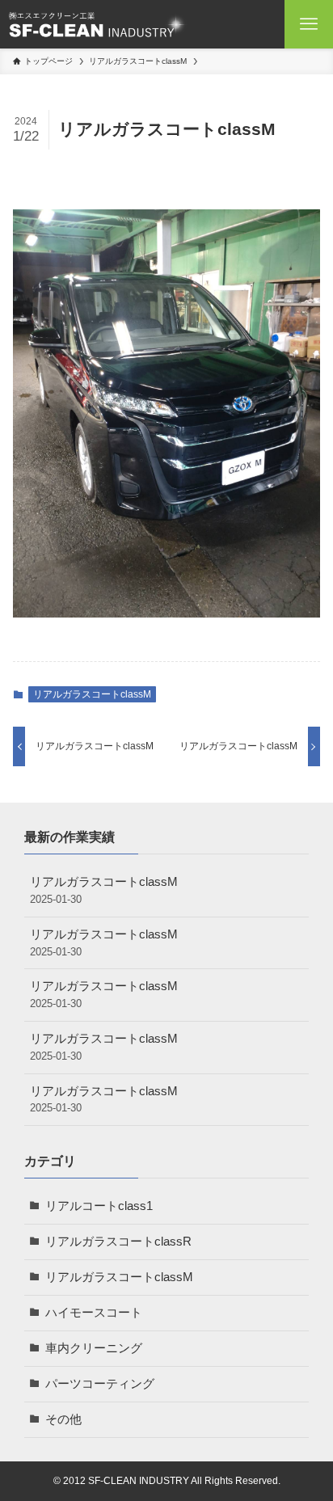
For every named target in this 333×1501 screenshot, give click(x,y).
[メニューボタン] (309, 24)
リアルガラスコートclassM (92, 694)
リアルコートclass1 (99, 1206)
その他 (63, 1419)
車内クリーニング (93, 1348)
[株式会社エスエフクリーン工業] (97, 24)
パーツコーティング (99, 1383)
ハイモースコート (93, 1312)
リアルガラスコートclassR (118, 1241)
